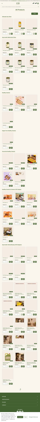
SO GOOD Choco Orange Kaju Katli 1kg (31, 127)
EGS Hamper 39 (17, 382)
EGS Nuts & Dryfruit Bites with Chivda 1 (19, 310)
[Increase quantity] (7, 34)
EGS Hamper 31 (29, 382)
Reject (25, 417)
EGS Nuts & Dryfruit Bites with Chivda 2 (7, 310)
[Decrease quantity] (3, 34)
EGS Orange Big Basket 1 (30, 347)
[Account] (38, 3)
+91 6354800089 (14, 0)
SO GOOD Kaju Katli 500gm (19, 161)
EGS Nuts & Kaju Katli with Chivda (31, 293)
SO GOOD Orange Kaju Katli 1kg (20, 126)
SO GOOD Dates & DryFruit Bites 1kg (19, 203)
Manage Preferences (33, 417)
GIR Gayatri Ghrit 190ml (6, 85)
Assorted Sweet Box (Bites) (19, 292)
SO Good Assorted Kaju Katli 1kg (7, 258)
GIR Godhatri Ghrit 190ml (18, 67)
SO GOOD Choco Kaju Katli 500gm (31, 161)
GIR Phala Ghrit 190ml (30, 67)
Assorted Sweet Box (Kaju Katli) (31, 241)
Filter (35, 13)
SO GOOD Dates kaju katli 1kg (7, 202)
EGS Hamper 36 (29, 399)
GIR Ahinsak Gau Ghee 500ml (19, 29)
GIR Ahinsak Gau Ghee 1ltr (7, 29)
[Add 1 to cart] (10, 34)
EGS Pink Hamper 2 (18, 347)
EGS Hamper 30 (17, 399)
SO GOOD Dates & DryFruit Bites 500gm (7, 220)
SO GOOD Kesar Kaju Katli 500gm (19, 144)
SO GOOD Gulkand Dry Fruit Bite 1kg (8, 182)
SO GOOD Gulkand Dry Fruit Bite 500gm (20, 182)
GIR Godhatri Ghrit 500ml (18, 50)
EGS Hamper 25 (5, 399)
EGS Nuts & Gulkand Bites (31, 275)
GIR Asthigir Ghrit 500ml (6, 50)
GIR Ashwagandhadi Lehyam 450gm (7, 106)
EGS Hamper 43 (17, 330)
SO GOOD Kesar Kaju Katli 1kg (7, 126)
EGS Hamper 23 (5, 330)
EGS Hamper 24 (5, 347)
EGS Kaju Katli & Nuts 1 (6, 240)
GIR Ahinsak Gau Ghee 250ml (31, 29)
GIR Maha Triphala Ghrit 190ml (7, 67)
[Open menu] (2, 3)
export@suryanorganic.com (22, 0)
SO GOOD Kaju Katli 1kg (6, 143)
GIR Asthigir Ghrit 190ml (30, 50)
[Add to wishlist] (12, 34)
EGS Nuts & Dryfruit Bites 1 (19, 275)
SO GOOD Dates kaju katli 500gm (31, 203)
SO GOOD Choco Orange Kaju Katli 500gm (7, 161)
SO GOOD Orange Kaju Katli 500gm (31, 144)
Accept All (20, 417)
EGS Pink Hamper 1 (30, 330)
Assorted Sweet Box (18, 240)
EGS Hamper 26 (5, 382)
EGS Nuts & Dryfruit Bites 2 (7, 275)
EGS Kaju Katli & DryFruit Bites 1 (7, 292)
